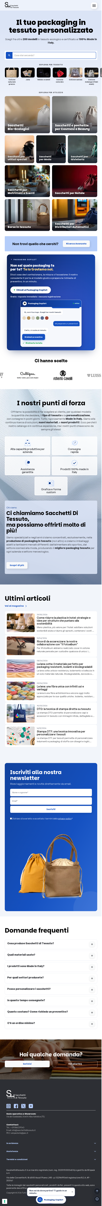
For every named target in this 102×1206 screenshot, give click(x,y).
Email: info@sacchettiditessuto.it (20, 1130)
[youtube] (30, 1106)
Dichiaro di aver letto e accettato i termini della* (41, 818)
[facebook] (15, 1106)
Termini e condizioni (16, 1159)
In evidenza (11, 1143)
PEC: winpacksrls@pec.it (16, 1133)
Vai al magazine (13, 606)
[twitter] (22, 1106)
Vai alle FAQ (74, 1063)
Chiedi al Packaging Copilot (30, 290)
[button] (50, 944)
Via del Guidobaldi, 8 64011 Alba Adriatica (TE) (24, 1116)
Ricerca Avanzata (75, 243)
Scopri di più (16, 565)
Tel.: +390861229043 (14, 1127)
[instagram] (7, 1106)
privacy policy (64, 818)
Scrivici (26, 1063)
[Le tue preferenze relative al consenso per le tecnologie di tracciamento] (4, 1201)
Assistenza (11, 1151)
